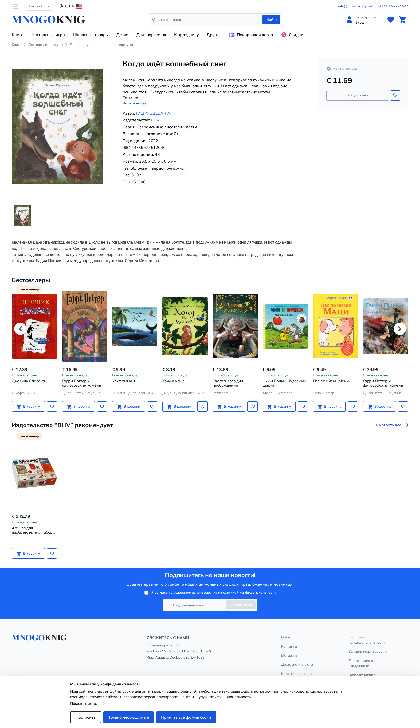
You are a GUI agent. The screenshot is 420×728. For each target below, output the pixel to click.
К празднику (186, 34)
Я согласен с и (213, 592)
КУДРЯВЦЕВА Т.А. (153, 113)
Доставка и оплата (297, 664)
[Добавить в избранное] (395, 95)
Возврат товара (362, 675)
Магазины (289, 655)
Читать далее (134, 103)
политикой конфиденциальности (248, 592)
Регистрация (366, 17)
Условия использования (368, 651)
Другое (214, 34)
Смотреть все (388, 425)
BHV (155, 120)
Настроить (86, 717)
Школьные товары (91, 34)
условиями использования (195, 592)
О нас (286, 637)
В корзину (31, 406)
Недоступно (358, 95)
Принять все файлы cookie (186, 717)
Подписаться (241, 605)
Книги (18, 34)
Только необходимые (128, 717)
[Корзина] (402, 20)
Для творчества (151, 34)
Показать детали (85, 703)
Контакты (289, 646)
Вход (359, 22)
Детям (122, 34)
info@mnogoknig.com (355, 6)
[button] (20, 329)
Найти (271, 19)
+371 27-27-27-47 (393, 6)
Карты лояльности (296, 673)
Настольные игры (48, 34)
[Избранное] (390, 20)
